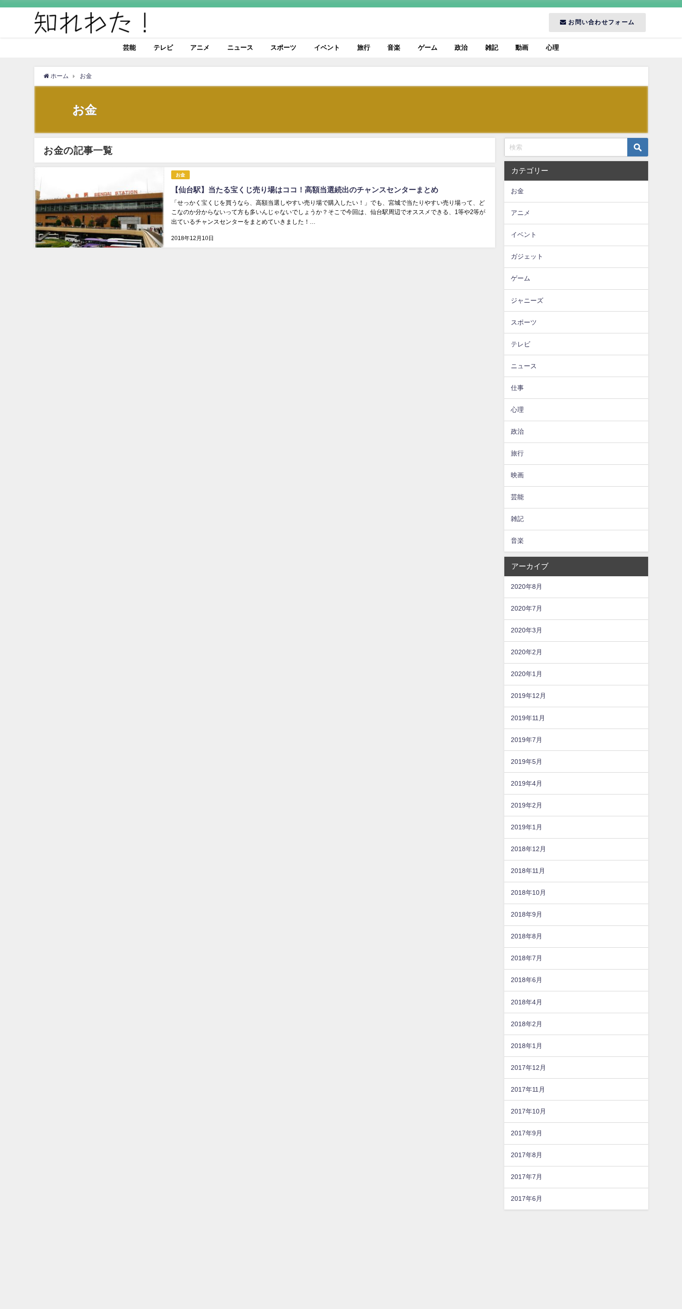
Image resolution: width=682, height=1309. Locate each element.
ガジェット (527, 256)
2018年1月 (526, 1045)
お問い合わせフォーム (600, 22)
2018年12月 (528, 849)
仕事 (517, 387)
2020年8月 (526, 586)
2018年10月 (528, 892)
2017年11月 (528, 1089)
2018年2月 (526, 1024)
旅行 (363, 47)
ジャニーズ (527, 300)
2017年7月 (526, 1176)
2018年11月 (528, 870)
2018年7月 (526, 958)
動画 (521, 47)
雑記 (491, 47)
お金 (180, 175)
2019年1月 (526, 827)
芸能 (129, 47)
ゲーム (428, 47)
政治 (461, 47)
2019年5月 (526, 761)
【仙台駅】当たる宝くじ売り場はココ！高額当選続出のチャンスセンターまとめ (304, 189)
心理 (552, 47)
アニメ (200, 47)
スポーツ (283, 47)
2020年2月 (526, 652)
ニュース (240, 47)
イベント (327, 47)
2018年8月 (526, 936)
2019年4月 (526, 783)
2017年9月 (526, 1133)
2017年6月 (526, 1198)
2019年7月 (526, 739)
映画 (517, 475)
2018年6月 (526, 980)
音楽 (393, 47)
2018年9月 (526, 914)
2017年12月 (528, 1067)
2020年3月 (526, 630)
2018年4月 (526, 1002)
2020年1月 (526, 674)
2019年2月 (526, 805)
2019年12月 (528, 695)
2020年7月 (526, 608)
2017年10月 (528, 1111)
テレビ (163, 47)
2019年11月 (528, 718)
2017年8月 (526, 1155)
